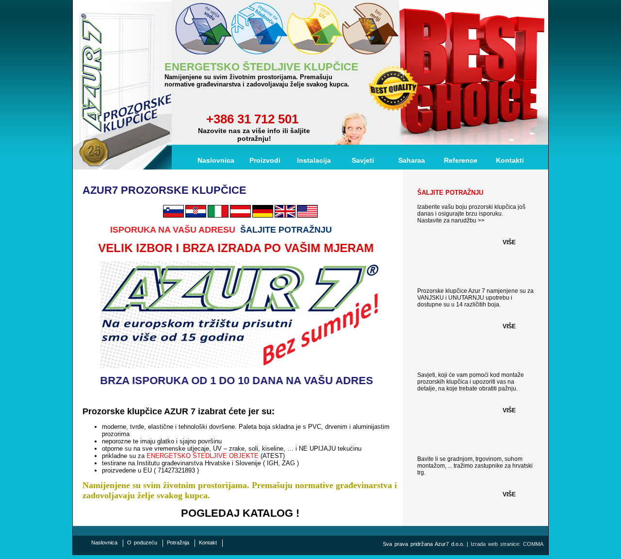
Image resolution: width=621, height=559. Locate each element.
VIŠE (509, 242)
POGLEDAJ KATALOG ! (240, 513)
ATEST (272, 455)
